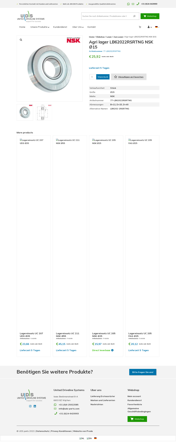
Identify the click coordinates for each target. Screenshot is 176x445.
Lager (109, 37)
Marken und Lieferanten (103, 400)
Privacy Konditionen (61, 431)
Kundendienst (135, 400)
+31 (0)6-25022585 (68, 404)
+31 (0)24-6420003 (149, 4)
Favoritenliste (135, 404)
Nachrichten (97, 404)
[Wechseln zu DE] (95, 438)
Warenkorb (103, 77)
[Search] (134, 16)
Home (91, 37)
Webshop (151, 16)
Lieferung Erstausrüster (103, 396)
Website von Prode (83, 431)
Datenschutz (42, 431)
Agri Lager (118, 37)
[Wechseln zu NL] (82, 438)
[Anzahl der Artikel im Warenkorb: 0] (140, 27)
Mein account (134, 396)
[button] (21, 40)
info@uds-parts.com (69, 408)
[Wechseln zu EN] (89, 438)
